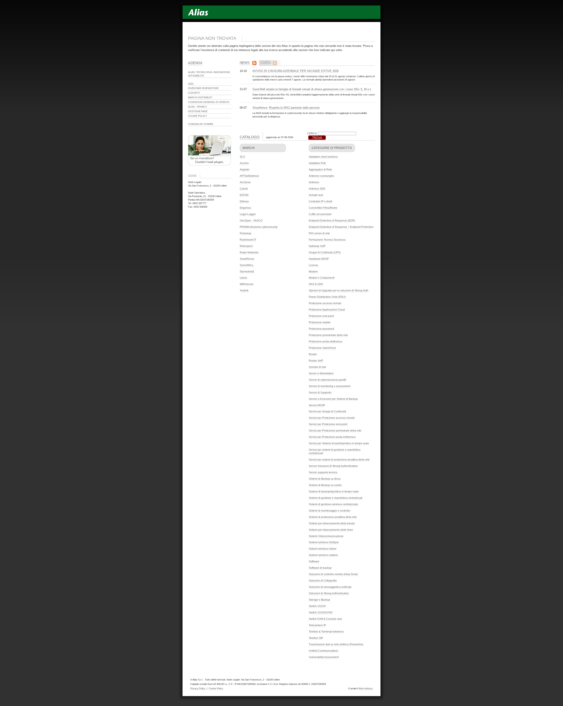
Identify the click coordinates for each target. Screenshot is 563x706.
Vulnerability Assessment (324, 657)
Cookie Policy (216, 688)
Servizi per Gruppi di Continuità (327, 411)
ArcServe (245, 182)
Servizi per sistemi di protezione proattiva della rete (339, 459)
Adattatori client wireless (323, 156)
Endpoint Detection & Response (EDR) (332, 220)
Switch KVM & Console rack (325, 618)
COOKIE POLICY (197, 116)
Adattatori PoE (317, 163)
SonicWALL (247, 265)
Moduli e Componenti (322, 277)
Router (313, 354)
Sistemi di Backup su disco (325, 478)
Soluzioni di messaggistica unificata (330, 587)
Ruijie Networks (249, 252)
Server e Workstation (321, 373)
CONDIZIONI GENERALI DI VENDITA (208, 102)
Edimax (244, 201)
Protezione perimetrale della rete (328, 335)
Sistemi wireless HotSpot (323, 542)
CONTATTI (194, 92)
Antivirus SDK (317, 188)
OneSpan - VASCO (251, 220)
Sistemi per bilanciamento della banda (332, 523)
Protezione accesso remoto (325, 303)
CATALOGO (250, 137)
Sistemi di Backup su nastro (325, 485)
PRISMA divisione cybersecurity (259, 227)
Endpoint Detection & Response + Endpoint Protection (341, 227)
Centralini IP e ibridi (320, 201)
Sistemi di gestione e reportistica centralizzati (335, 497)
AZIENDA (195, 63)
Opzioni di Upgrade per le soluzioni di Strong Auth (338, 290)
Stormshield (247, 271)
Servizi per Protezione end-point (328, 424)
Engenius (245, 207)
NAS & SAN (316, 284)
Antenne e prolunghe (321, 175)
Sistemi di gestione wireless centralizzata (333, 504)
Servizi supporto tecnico (323, 472)
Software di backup (320, 567)
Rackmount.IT (248, 239)
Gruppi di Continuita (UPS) (325, 252)
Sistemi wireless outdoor (323, 555)
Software (314, 561)
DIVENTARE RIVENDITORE (203, 88)
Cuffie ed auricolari (320, 214)
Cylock (244, 188)
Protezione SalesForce (322, 347)
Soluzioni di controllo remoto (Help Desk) (333, 574)
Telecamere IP (317, 625)
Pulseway (245, 233)
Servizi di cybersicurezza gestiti (327, 379)
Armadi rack (316, 195)
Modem (313, 271)
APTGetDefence (249, 175)
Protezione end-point (321, 316)
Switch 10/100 (317, 606)
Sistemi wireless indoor (322, 548)
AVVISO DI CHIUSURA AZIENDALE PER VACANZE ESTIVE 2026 (295, 71)
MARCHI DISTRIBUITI (200, 97)
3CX (242, 156)
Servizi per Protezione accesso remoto (332, 417)
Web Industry (365, 688)
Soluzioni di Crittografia (323, 580)
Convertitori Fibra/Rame (323, 207)
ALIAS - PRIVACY (197, 106)
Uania (243, 277)
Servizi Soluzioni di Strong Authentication (333, 466)
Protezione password (321, 328)
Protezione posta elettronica (325, 341)
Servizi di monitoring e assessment (329, 386)
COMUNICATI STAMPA (200, 124)
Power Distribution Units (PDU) (327, 296)
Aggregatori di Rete (320, 169)
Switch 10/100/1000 (321, 612)
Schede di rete (317, 367)
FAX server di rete (319, 233)
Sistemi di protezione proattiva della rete (333, 517)
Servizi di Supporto (320, 392)
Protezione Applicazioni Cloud (327, 309)
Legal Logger (248, 214)
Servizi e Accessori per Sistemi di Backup (333, 399)
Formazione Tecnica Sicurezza (327, 239)
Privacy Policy (197, 688)
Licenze (313, 265)
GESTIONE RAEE (198, 111)
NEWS (245, 62)
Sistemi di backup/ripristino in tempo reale (334, 491)
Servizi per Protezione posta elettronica (332, 437)
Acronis (244, 163)
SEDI (191, 83)
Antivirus (314, 182)
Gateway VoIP (317, 246)
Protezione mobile (320, 322)
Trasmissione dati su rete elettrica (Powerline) (336, 644)
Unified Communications (323, 650)
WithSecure (247, 284)
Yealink (244, 290)
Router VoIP (316, 360)
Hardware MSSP (319, 258)
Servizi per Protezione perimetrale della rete (335, 430)
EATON (244, 195)
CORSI (265, 62)
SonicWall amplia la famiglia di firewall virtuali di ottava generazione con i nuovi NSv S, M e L (311, 89)
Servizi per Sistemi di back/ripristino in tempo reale (339, 443)
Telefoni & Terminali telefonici (326, 631)
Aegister (245, 169)
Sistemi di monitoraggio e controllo (329, 510)
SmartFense (247, 258)
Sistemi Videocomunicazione (326, 536)
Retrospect (246, 246)
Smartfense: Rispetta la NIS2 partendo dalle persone (286, 107)
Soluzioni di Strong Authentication (329, 593)
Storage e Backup (319, 599)
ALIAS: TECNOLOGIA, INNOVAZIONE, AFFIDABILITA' (209, 74)
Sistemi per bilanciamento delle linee (331, 529)
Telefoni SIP (316, 638)
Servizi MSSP (317, 405)
